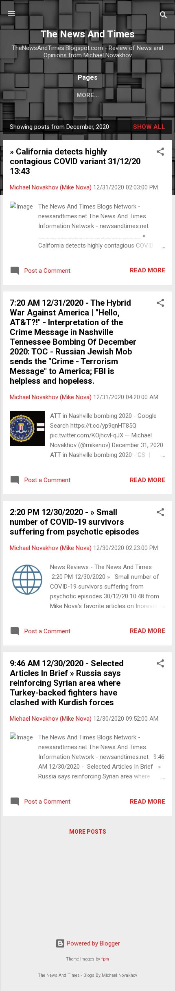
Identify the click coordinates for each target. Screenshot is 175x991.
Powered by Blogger (92, 943)
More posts (87, 831)
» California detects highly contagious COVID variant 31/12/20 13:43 (75, 161)
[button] (160, 153)
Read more (147, 270)
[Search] (163, 16)
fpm (105, 959)
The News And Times (87, 34)
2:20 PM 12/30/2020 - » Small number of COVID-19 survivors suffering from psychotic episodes (74, 522)
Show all (149, 126)
